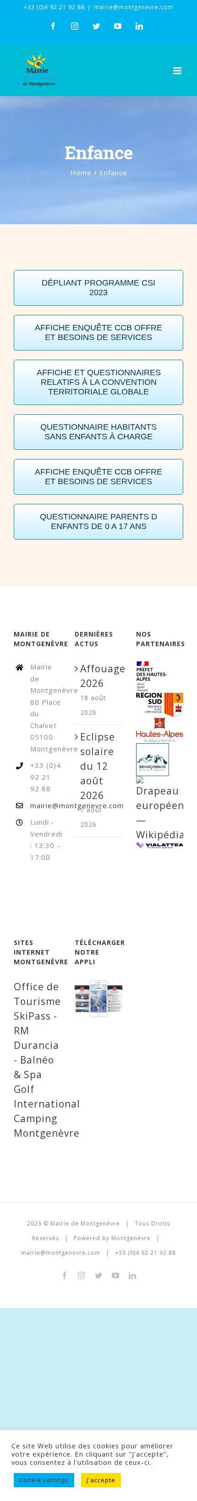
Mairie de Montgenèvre (85, 1223)
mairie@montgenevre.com (133, 7)
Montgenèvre (131, 1238)
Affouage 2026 (98, 676)
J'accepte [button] (101, 1480)
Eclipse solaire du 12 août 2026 (97, 766)
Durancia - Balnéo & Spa (36, 1060)
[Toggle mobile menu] (178, 71)
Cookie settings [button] (44, 1480)
